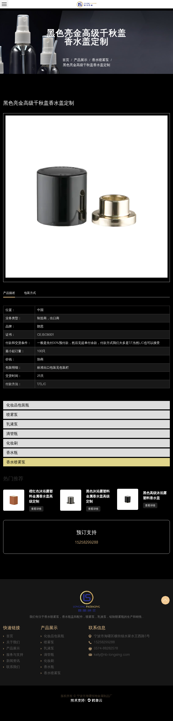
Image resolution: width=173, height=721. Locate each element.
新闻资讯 (13, 661)
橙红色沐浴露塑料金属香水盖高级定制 (41, 496)
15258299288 (104, 642)
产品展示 (80, 60)
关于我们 (13, 642)
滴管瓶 (12, 433)
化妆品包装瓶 (17, 405)
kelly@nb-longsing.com (112, 655)
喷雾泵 (12, 414)
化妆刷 (12, 443)
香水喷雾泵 (100, 60)
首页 (65, 60)
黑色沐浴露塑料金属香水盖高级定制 (98, 496)
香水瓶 (12, 452)
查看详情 (36, 508)
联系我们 (13, 667)
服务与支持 (14, 655)
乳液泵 (12, 424)
